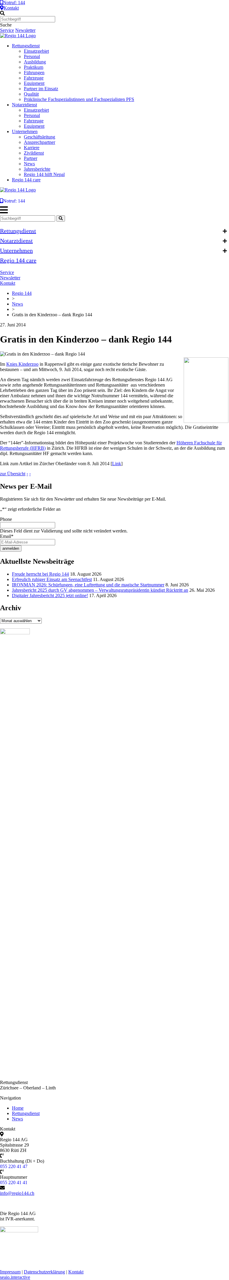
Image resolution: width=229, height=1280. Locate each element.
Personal (32, 56)
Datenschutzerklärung (44, 1271)
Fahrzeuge (34, 77)
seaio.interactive (15, 1277)
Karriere (31, 147)
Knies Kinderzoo (22, 364)
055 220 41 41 (13, 1182)
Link (116, 463)
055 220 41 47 (13, 1166)
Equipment (34, 83)
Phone (6, 519)
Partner (30, 158)
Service (7, 30)
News (29, 163)
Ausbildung (35, 61)
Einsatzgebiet (36, 51)
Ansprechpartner (39, 142)
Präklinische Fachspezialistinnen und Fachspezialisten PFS (79, 99)
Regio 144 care (26, 179)
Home (18, 1108)
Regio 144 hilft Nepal (44, 174)
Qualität (31, 93)
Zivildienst (34, 152)
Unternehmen (25, 131)
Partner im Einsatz (41, 88)
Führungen (34, 72)
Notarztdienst (24, 104)
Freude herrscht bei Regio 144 (40, 574)
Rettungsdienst (26, 45)
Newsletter (25, 30)
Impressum (10, 1271)
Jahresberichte (37, 169)
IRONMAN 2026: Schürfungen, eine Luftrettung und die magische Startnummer (88, 584)
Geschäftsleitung (39, 136)
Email (6, 536)
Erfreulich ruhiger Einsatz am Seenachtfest (52, 579)
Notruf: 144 (14, 2)
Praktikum (33, 67)
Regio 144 (22, 293)
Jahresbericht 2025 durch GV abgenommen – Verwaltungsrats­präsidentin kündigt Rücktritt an (100, 590)
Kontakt (11, 7)
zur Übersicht (12, 473)
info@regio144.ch (17, 1193)
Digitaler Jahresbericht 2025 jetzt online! (50, 595)
